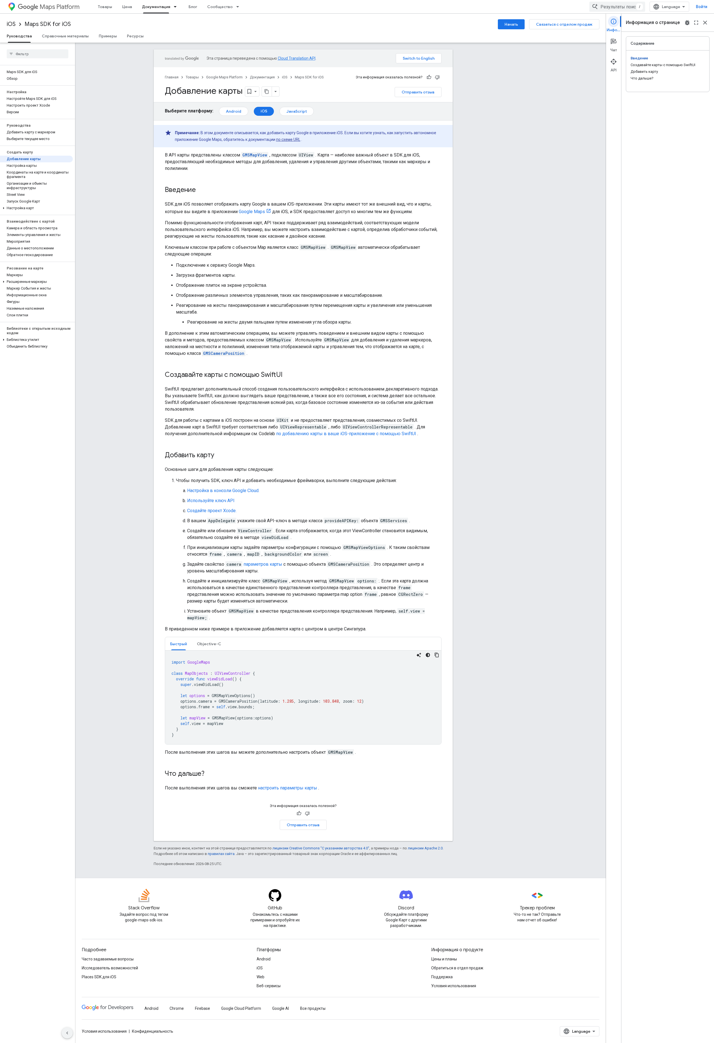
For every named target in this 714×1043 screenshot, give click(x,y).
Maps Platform (59, 7)
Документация (156, 6)
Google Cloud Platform (241, 1008)
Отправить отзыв (418, 92)
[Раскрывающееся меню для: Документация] (177, 6)
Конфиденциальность (152, 1031)
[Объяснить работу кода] (418, 655)
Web (260, 977)
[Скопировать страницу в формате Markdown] (267, 91)
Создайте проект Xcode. (212, 510)
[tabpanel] (303, 697)
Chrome (177, 1008)
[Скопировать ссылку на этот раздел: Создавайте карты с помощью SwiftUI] (288, 375)
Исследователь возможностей (110, 968)
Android (233, 111)
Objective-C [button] (209, 643)
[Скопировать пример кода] (436, 655)
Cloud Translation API (296, 58)
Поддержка (442, 977)
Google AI (280, 1008)
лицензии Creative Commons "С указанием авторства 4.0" (320, 848)
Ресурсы (135, 35)
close (705, 22)
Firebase (202, 1008)
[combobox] (617, 7)
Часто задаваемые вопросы (108, 959)
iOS (11, 24)
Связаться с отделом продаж (564, 24)
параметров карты (262, 564)
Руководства (19, 35)
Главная (171, 77)
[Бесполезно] (437, 77)
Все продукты (312, 1008)
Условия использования (453, 986)
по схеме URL (288, 139)
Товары (105, 6)
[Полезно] (429, 77)
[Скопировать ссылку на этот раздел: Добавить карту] (219, 455)
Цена (127, 6)
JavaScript (296, 111)
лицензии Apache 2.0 (425, 848)
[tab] (178, 643)
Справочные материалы (65, 35)
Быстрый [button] (178, 643)
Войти (701, 6)
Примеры (108, 35)
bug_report (687, 22)
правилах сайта (221, 854)
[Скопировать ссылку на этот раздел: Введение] (201, 190)
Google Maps (252, 211)
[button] (36, 208)
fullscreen (696, 22)
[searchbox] (37, 53)
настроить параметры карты (287, 788)
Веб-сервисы (269, 986)
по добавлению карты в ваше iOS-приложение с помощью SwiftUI (346, 433)
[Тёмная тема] (427, 655)
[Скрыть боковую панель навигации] (67, 1033)
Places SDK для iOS (99, 977)
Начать (511, 24)
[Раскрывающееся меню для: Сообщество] (239, 6)
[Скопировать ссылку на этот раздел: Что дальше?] (210, 774)
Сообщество (220, 6)
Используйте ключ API (211, 500)
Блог (193, 6)
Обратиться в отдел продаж (457, 968)
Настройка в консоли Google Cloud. (223, 490)
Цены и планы (444, 959)
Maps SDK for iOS (48, 24)
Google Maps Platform (224, 77)
